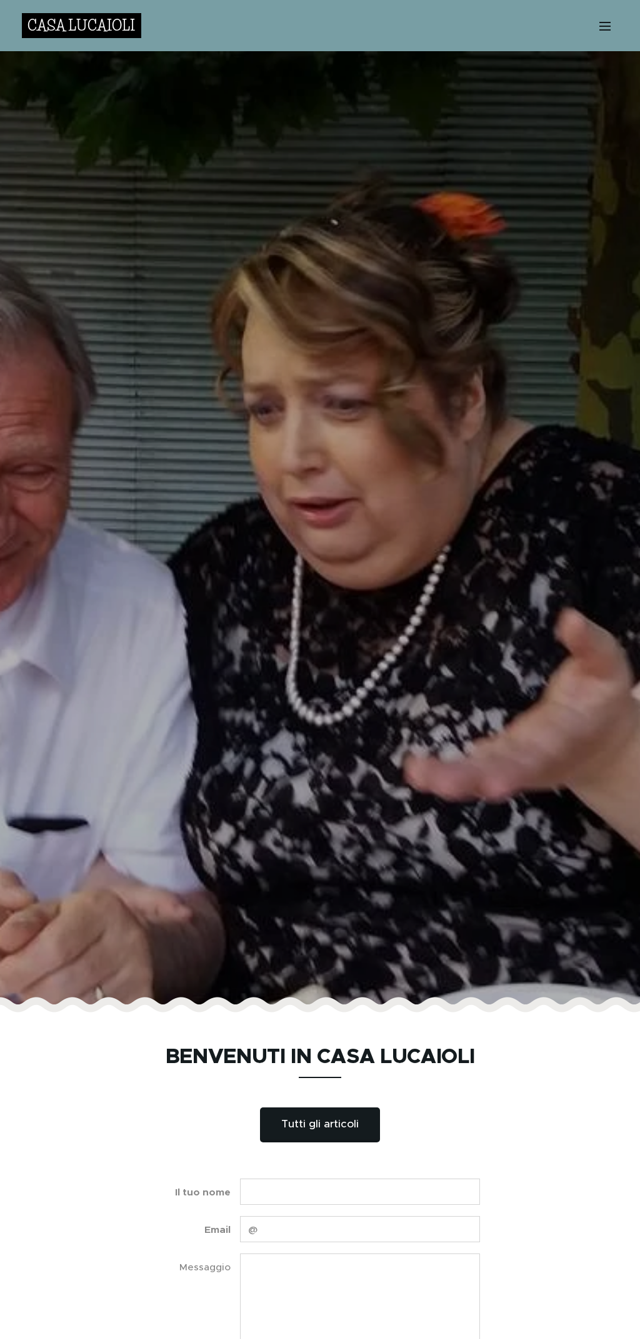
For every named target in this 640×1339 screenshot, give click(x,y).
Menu (608, 25)
